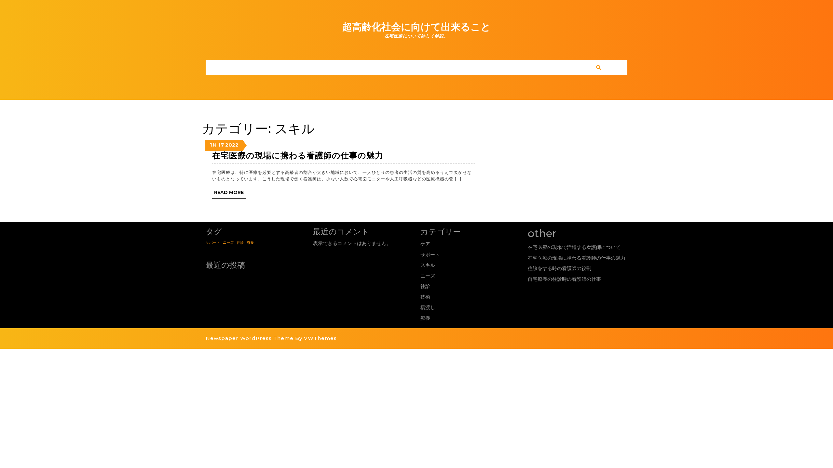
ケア (425, 244)
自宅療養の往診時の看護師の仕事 (564, 279)
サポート (213, 242)
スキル (427, 265)
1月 (213, 145)
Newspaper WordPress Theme (250, 338)
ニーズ (228, 242)
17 (221, 145)
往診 (240, 242)
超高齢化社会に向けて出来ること (416, 26)
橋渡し (427, 307)
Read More (230, 194)
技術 (425, 297)
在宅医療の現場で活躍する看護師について (574, 247)
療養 (250, 242)
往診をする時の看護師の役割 (559, 268)
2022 (232, 145)
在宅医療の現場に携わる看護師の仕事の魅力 (297, 155)
